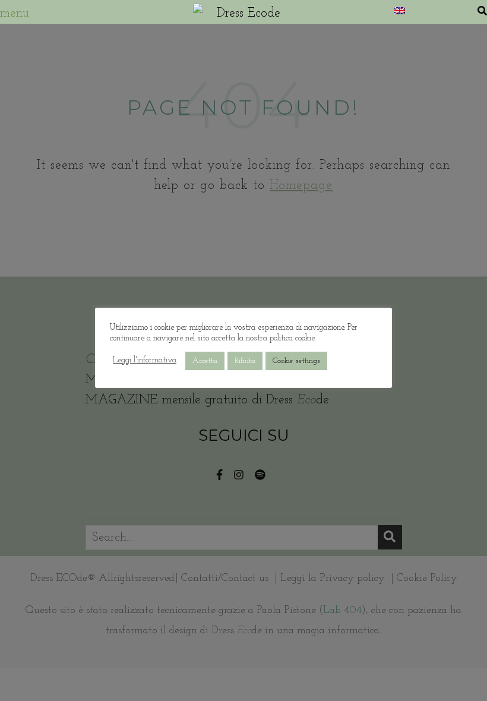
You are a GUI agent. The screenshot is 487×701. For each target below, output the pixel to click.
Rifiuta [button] (245, 361)
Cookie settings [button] (296, 361)
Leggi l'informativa (144, 360)
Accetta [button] (204, 361)
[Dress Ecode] (243, 12)
